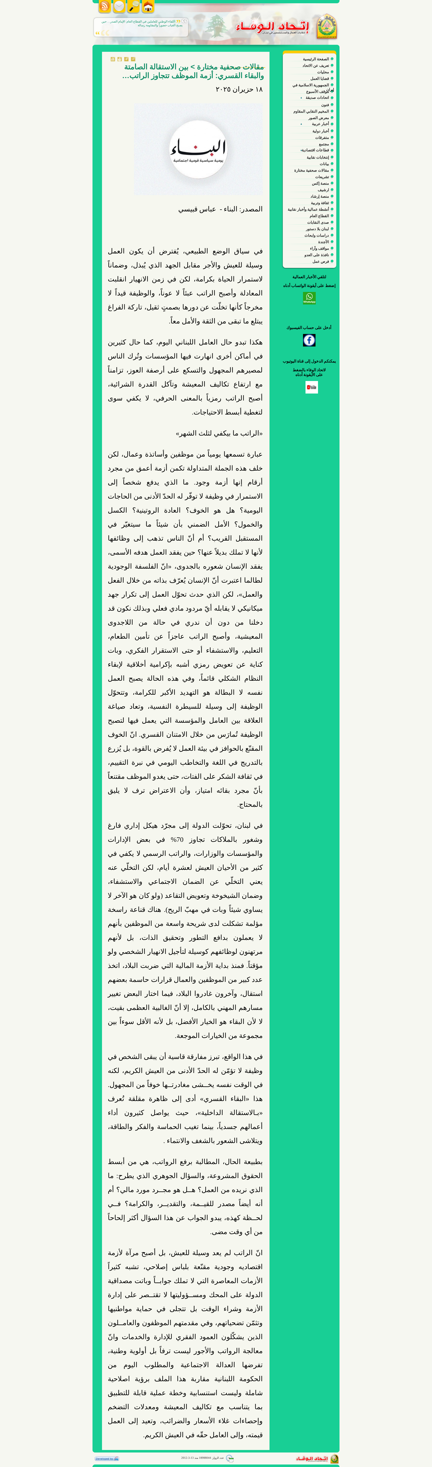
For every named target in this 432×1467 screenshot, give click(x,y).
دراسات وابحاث (316, 235)
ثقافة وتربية (320, 203)
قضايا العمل (319, 78)
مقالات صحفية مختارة (311, 170)
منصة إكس (320, 183)
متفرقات (322, 137)
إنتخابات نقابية (318, 157)
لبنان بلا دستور (317, 229)
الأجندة (323, 242)
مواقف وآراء (319, 248)
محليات (323, 72)
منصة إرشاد (319, 196)
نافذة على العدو (316, 255)
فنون (325, 105)
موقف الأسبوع (317, 91)
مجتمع (324, 144)
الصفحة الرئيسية (316, 59)
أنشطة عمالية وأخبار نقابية (308, 209)
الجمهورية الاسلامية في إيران (313, 86)
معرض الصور (318, 118)
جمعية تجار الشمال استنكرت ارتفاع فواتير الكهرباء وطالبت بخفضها (142, 23)
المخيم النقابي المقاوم (311, 111)
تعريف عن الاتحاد (315, 65)
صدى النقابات (318, 222)
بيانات (324, 164)
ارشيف (323, 190)
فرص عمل (320, 261)
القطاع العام (319, 216)
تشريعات (322, 177)
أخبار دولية (320, 131)
